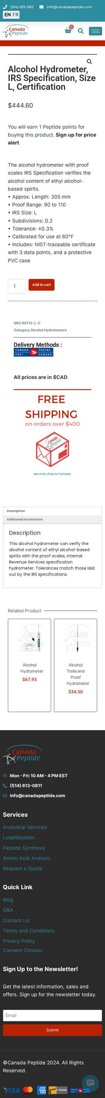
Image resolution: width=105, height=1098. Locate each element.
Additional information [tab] (25, 519)
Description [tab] (16, 511)
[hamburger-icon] (95, 31)
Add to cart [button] (29, 707)
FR (16, 15)
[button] (81, 31)
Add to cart (41, 284)
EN (7, 15)
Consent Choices (23, 950)
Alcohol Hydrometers (49, 330)
